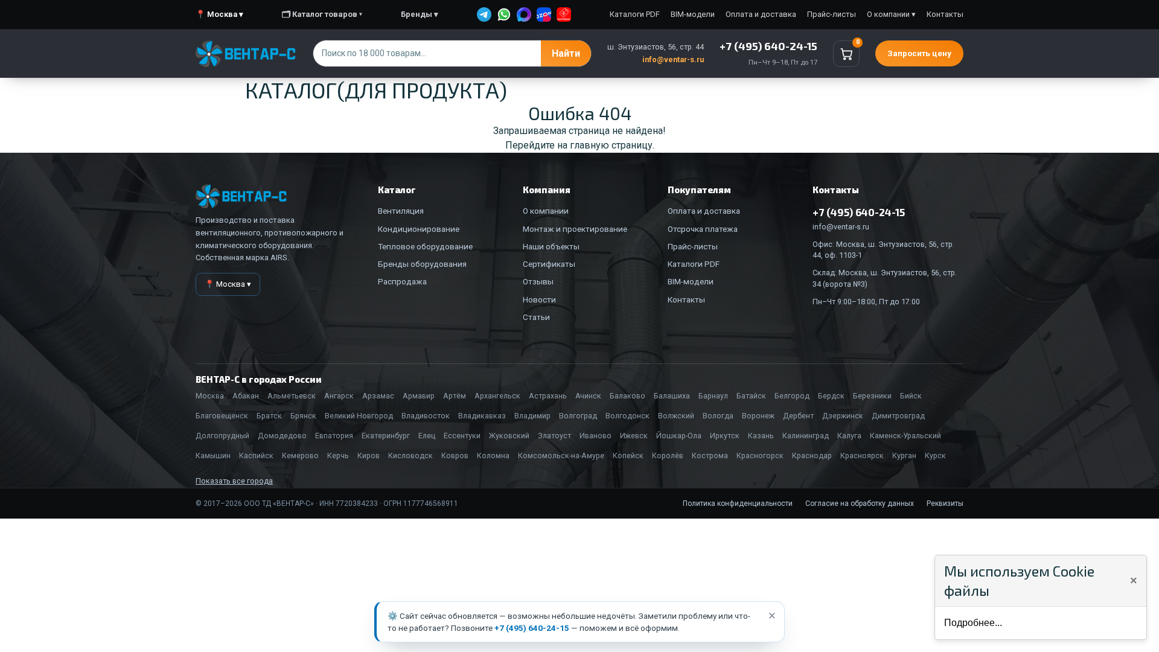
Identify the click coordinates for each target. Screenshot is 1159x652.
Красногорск (760, 455)
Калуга (849, 435)
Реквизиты (945, 503)
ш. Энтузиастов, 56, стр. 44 (655, 46)
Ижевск (634, 435)
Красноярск (862, 455)
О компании (546, 211)
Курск (935, 455)
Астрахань (548, 395)
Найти (566, 53)
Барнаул (713, 395)
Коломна (493, 455)
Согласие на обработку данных (859, 503)
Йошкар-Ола (678, 435)
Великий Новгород (359, 415)
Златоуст (554, 435)
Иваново (595, 435)
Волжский (676, 415)
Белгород (791, 395)
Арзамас (378, 395)
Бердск (831, 395)
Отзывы (538, 281)
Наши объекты (551, 246)
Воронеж (758, 415)
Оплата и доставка (761, 14)
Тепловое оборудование (425, 246)
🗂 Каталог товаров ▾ (322, 14)
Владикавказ (482, 415)
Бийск (911, 395)
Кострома (710, 455)
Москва (210, 395)
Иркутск (724, 435)
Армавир (419, 395)
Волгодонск (627, 415)
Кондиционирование (418, 229)
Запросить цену (919, 53)
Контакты (945, 14)
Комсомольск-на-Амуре (561, 455)
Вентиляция (401, 211)
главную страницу (611, 145)
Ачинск (588, 395)
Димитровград (898, 415)
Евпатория (334, 435)
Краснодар (812, 455)
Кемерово (300, 455)
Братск (269, 415)
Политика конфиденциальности (738, 503)
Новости (539, 299)
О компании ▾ (891, 14)
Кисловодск (410, 455)
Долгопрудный (222, 435)
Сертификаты (549, 264)
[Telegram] (484, 14)
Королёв (667, 455)
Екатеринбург (386, 435)
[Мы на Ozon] (544, 14)
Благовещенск (222, 415)
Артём (454, 395)
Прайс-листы (831, 14)
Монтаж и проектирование (575, 229)
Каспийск (256, 455)
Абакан (245, 395)
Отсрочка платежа (703, 229)
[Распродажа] (564, 14)
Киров (368, 455)
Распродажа (402, 281)
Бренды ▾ (419, 14)
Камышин (213, 455)
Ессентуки (462, 435)
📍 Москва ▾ (219, 14)
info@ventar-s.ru (673, 59)
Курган (904, 455)
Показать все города (234, 480)
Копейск (628, 455)
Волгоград (578, 415)
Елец (426, 435)
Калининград (805, 435)
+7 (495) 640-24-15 (531, 628)
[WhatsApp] (504, 14)
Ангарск (339, 395)
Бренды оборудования (422, 264)
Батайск (751, 395)
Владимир (532, 415)
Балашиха (672, 395)
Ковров (454, 455)
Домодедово (282, 435)
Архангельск (497, 395)
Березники (872, 395)
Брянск (303, 415)
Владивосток (425, 415)
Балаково (627, 395)
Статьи (536, 317)
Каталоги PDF (635, 14)
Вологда (718, 415)
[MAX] (524, 14)
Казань (761, 435)
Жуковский (509, 435)
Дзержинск (842, 415)
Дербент (798, 415)
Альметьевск (291, 395)
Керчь (338, 455)
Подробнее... (973, 623)
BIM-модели (693, 14)
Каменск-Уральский (905, 435)
